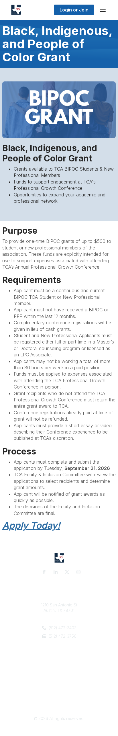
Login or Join (74, 10)
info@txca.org (61, 644)
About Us (59, 664)
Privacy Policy (39, 693)
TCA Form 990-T (75, 699)
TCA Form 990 (40, 699)
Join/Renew (59, 670)
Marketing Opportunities (59, 676)
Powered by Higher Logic (59, 728)
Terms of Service (76, 693)
